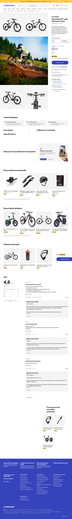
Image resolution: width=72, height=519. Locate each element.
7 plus (45, 106)
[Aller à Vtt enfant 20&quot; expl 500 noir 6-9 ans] (11, 255)
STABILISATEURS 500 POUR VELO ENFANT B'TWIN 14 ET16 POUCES (48, 446)
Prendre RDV (43, 159)
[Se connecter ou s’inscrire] (64, 5)
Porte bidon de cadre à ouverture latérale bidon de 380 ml (44, 266)
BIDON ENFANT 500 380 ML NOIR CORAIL (27, 266)
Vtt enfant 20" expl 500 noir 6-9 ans (11, 266)
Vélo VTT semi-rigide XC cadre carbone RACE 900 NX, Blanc (43, 230)
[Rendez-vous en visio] (53, 152)
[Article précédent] (63, 170)
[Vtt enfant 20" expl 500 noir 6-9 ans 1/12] (36, 25)
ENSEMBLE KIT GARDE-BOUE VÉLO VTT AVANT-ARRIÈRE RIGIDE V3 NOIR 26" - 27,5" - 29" (27, 192)
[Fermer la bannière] (67, 1)
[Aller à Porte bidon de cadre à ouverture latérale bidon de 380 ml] (44, 255)
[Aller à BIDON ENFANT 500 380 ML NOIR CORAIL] (27, 255)
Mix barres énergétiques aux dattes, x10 (58, 192)
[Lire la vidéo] (66, 159)
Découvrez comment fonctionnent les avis (10, 301)
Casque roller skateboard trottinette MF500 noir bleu (42, 192)
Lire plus (28, 313)
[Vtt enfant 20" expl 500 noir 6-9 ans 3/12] (24, 61)
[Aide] (61, 5)
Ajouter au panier (60, 62)
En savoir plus (50, 159)
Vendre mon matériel (52, 8)
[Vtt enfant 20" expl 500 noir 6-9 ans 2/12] (12, 25)
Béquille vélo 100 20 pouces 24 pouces (58, 428)
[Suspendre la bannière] (66, 1)
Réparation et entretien (63, 8)
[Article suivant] (67, 170)
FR (58, 5)
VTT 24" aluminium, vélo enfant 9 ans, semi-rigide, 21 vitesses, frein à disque (27, 230)
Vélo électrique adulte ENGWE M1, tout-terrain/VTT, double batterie (60, 230)
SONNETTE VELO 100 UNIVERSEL (11, 191)
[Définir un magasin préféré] (54, 5)
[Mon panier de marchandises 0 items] (67, 5)
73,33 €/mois (55, 58)
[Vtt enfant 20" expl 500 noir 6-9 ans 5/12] (36, 97)
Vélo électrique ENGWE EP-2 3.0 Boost (11, 230)
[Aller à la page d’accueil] (9, 5)
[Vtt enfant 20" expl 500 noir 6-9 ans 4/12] (12, 97)
